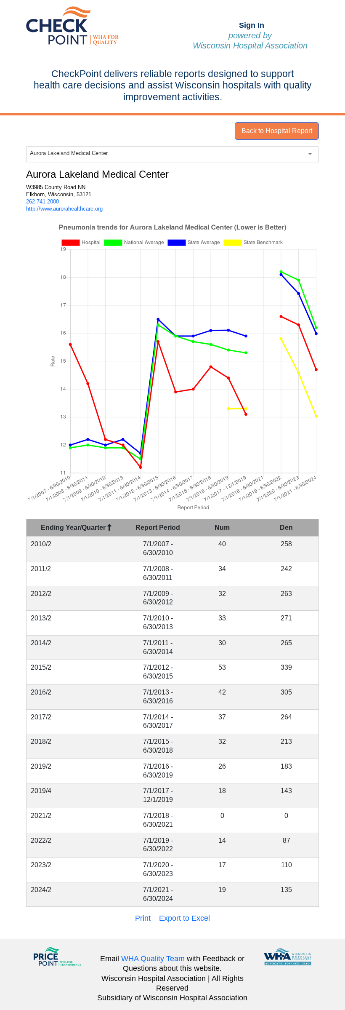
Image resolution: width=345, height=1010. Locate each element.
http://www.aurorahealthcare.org (64, 209)
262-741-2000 (42, 201)
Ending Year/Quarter (74, 527)
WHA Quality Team (153, 958)
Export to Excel (184, 918)
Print (143, 918)
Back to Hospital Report (277, 130)
